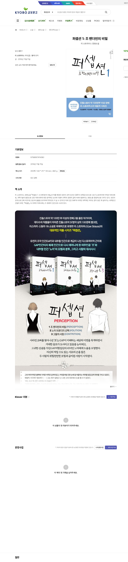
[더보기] (113, 21)
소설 (31, 30)
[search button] (106, 12)
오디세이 (41, 21)
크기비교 (93, 121)
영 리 (33, 56)
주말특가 (68, 21)
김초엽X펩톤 (29, 21)
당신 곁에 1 (18, 51)
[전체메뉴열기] (17, 20)
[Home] (16, 30)
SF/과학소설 (53, 30)
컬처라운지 (107, 21)
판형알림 (62, 171)
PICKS (97, 21)
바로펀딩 (79, 21)
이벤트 (59, 21)
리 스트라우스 (19, 56)
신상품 (88, 21)
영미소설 (41, 30)
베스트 (51, 21)
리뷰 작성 (112, 397)
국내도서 (22, 30)
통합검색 (47, 12)
